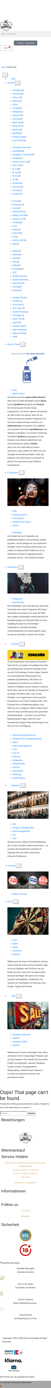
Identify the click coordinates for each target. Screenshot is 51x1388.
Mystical (16, 251)
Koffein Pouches (19, 894)
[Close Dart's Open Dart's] (15, 901)
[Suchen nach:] (13, 1113)
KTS (14, 237)
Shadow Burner (19, 276)
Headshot (16, 222)
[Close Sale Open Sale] (18, 996)
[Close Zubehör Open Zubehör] (22, 644)
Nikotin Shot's (18, 394)
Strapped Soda (19, 297)
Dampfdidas (17, 151)
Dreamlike (16, 183)
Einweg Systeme (19, 515)
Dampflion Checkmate (22, 155)
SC (13, 272)
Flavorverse (17, 205)
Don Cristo (17, 165)
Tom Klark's (17, 305)
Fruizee (15, 208)
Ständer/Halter (18, 764)
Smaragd (16, 287)
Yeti (14, 337)
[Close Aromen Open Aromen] (17, 83)
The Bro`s (16, 301)
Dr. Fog (15, 169)
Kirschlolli (16, 233)
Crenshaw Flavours (21, 147)
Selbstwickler (18, 602)
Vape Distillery (18, 330)
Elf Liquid (16, 190)
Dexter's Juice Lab (20, 162)
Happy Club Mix (19, 215)
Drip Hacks (17, 187)
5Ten (14, 105)
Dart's (14, 940)
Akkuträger (17, 533)
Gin (13, 835)
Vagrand (16, 322)
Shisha (15, 525)
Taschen (16, 767)
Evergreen (17, 194)
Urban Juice (17, 319)
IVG (14, 226)
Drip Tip (15, 753)
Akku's (15, 742)
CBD (14, 511)
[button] (25, 1197)
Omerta (15, 258)
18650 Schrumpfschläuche (24, 735)
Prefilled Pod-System (21, 522)
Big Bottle (16, 133)
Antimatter (16, 119)
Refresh (15, 265)
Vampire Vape (18, 326)
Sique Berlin (17, 283)
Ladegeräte (17, 760)
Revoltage (16, 269)
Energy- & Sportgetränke (23, 828)
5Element (16, 101)
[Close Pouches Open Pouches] (18, 866)
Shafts (15, 947)
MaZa (14, 244)
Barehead (16, 130)
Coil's (14, 749)
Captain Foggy (18, 137)
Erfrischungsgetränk (21, 831)
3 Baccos (16, 97)
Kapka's (15, 229)
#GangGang (17, 90)
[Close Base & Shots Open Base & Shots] (22, 344)
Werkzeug (16, 774)
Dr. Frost (16, 172)
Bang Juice (17, 126)
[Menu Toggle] (5, 75)
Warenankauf (13, 1150)
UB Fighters (17, 315)
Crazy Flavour (18, 140)
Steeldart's (17, 951)
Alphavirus (17, 115)
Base (14, 390)
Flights (15, 944)
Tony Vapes (17, 308)
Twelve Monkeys (19, 312)
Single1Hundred (19, 280)
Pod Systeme (18, 518)
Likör (14, 838)
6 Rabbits (16, 108)
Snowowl (16, 290)
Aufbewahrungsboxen (22, 746)
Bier (14, 824)
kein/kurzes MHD (19, 1042)
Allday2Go (17, 112)
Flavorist (16, 201)
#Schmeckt (17, 94)
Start (3, 67)
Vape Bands (17, 771)
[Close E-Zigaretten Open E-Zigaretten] (21, 473)
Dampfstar (16, 158)
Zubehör (16, 954)
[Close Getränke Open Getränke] (22, 785)
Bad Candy (17, 122)
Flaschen (16, 757)
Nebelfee (16, 255)
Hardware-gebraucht (21, 1034)
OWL (14, 262)
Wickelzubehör (19, 778)
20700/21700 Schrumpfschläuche (27, 739)
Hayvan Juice (18, 219)
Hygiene (16, 1038)
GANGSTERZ (18, 212)
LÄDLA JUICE (18, 240)
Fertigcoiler (17, 599)
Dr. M (14, 179)
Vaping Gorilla (18, 333)
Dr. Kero (16, 176)
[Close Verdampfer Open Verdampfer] (21, 567)
